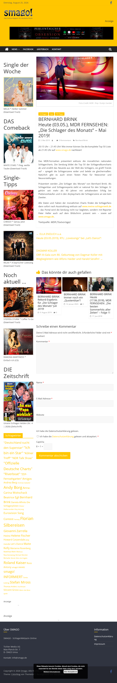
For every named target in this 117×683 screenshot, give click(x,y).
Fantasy (17, 519)
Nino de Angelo (21, 558)
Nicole (13, 558)
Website (40, 414)
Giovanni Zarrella (15, 531)
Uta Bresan (21, 586)
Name (40, 382)
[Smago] (7, 49)
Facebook (28, 49)
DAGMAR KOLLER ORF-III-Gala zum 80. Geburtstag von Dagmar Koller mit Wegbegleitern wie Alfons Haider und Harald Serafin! (69, 255)
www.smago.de (63, 150)
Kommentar (43, 341)
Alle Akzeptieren (70, 671)
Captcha (40, 441)
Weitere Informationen (52, 672)
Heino (7, 535)
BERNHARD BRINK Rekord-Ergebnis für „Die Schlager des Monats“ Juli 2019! (48, 303)
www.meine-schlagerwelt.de (96, 206)
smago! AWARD (18, 567)
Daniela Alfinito (18, 502)
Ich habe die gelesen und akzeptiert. (69, 436)
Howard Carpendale (14, 539)
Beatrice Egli (11, 497)
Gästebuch (43, 49)
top (51, 114)
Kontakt (56, 49)
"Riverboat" (12, 474)
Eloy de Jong (19, 509)
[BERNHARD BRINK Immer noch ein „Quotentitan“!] (74, 278)
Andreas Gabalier (24, 483)
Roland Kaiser (15, 562)
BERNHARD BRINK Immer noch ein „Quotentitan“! (75, 297)
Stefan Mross (20, 582)
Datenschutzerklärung (63, 436)
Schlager (43, 114)
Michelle (7, 558)
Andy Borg (13, 487)
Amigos (27, 478)
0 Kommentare (65, 140)
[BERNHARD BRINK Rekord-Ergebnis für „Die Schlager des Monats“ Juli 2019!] (48, 278)
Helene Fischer (20, 535)
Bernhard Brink (81, 140)
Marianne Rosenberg (20, 548)
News (14, 49)
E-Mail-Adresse (44, 398)
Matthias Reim (10, 551)
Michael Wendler (21, 555)
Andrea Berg (10, 482)
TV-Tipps (59, 114)
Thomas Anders (10, 586)
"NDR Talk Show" (22, 458)
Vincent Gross (11, 589)
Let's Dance (17, 543)
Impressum (99, 644)
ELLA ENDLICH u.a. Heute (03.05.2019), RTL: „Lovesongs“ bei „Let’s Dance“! (68, 236)
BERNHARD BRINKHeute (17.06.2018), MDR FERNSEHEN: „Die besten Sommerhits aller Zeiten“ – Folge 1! (101, 303)
